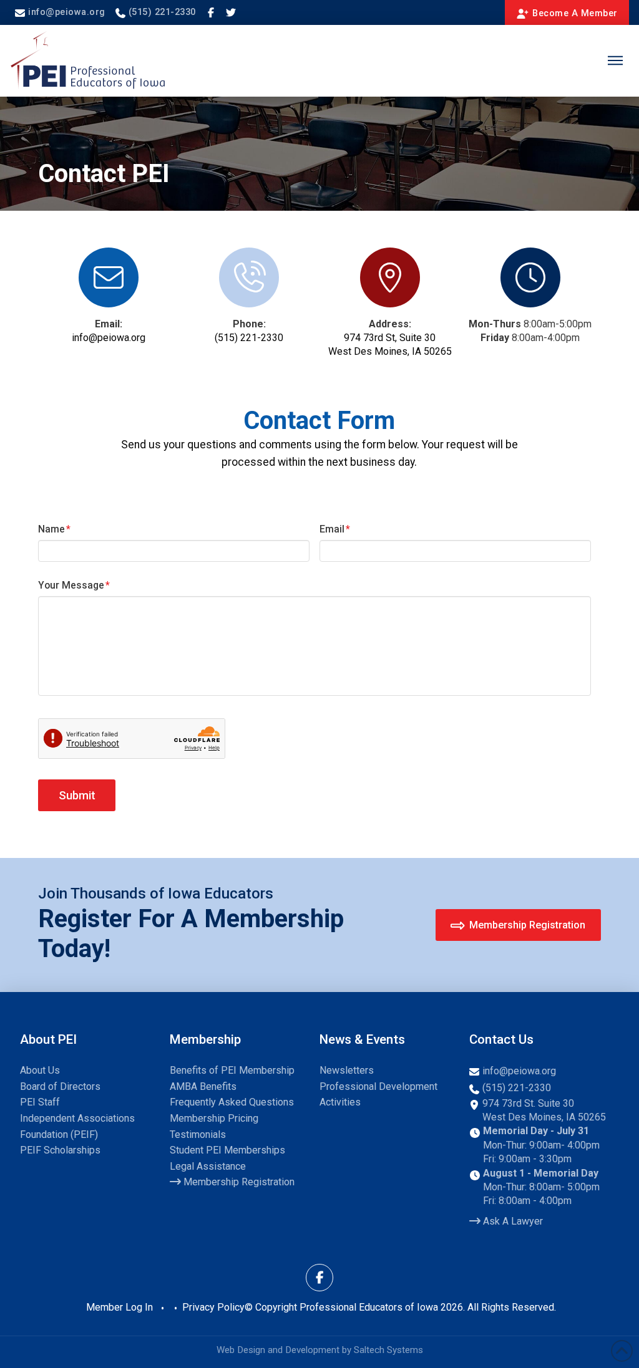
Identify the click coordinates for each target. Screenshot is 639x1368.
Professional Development (378, 1086)
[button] (615, 60)
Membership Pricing (214, 1118)
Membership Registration (238, 1182)
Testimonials (198, 1134)
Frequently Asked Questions (232, 1102)
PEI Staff (40, 1102)
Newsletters (347, 1070)
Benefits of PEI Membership (232, 1070)
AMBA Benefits (203, 1086)
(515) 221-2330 (249, 338)
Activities (340, 1102)
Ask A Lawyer (511, 1221)
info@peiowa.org (108, 338)
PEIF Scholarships (60, 1150)
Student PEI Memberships (227, 1150)
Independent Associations (77, 1118)
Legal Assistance (208, 1166)
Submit (77, 795)
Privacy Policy (213, 1307)
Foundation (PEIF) (59, 1134)
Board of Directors (60, 1086)
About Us (40, 1070)
